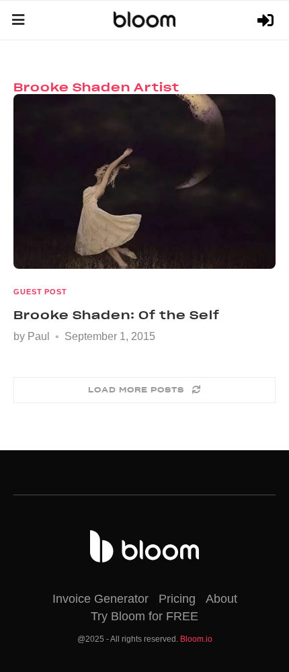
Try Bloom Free (267, 20)
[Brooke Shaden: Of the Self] (144, 181)
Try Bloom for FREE (144, 616)
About (221, 598)
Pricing (177, 598)
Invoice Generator (100, 598)
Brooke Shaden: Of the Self (116, 315)
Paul (39, 336)
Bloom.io (196, 639)
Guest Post (40, 292)
